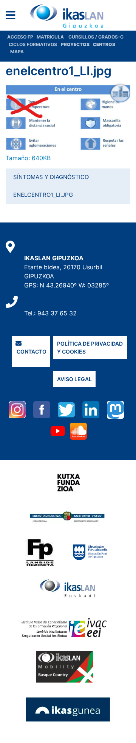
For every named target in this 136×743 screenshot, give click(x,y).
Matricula (52, 37)
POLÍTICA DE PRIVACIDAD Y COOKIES (90, 347)
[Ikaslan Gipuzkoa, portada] (68, 16)
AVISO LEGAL (74, 379)
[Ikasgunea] (68, 709)
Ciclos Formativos (33, 44)
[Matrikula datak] (92, 44)
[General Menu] (13, 16)
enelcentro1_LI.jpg (43, 194)
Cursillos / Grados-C (96, 37)
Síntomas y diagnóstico (51, 177)
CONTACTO (30, 351)
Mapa (17, 51)
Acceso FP (22, 37)
